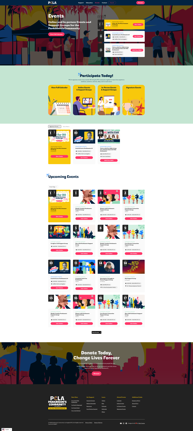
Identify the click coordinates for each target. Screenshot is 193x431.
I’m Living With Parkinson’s (75, 401)
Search (112, 2)
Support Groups (91, 400)
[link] (138, 24)
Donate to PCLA (136, 400)
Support (81, 2)
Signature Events (121, 409)
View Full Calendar (56, 34)
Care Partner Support (92, 409)
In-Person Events (121, 406)
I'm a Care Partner (75, 410)
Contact (104, 2)
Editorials (104, 409)
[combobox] (7, 429)
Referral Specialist (91, 403)
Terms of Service (98, 422)
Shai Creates (141, 423)
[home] (58, 3)
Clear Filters (66, 126)
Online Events (120, 403)
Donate (140, 2)
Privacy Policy (88, 422)
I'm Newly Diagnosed (76, 405)
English (7, 429)
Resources (89, 406)
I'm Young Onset (75, 408)
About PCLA (135, 403)
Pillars (103, 412)
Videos (103, 400)
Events (97, 2)
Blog (103, 403)
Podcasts (104, 406)
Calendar (119, 400)
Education (89, 2)
